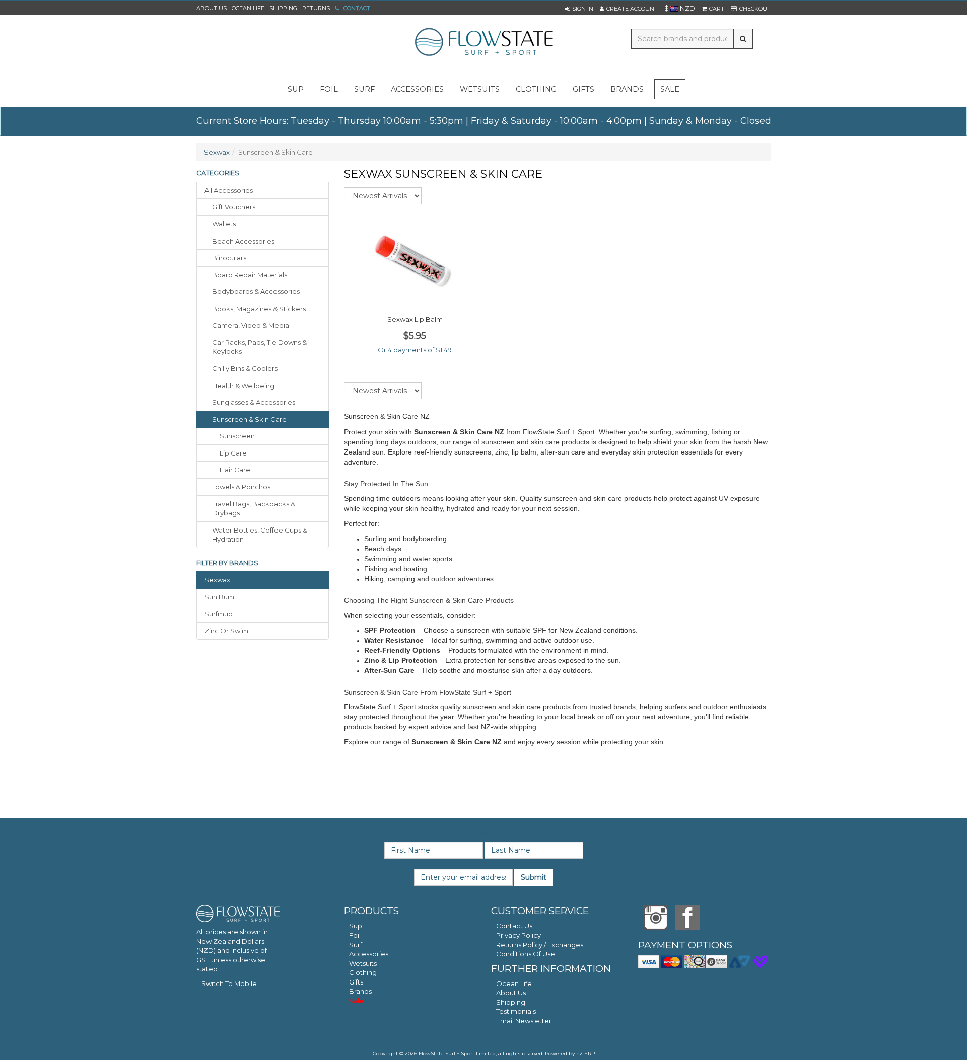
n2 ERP (585, 1053)
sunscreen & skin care (249, 419)
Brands (627, 89)
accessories (417, 89)
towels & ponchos (241, 487)
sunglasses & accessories (253, 402)
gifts (583, 89)
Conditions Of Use (525, 954)
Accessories (368, 954)
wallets (224, 224)
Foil (355, 935)
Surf (355, 945)
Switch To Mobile (229, 983)
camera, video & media (250, 325)
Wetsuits (363, 963)
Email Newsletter (523, 1021)
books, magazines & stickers (259, 309)
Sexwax (217, 152)
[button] (579, 9)
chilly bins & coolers (245, 368)
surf (364, 89)
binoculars (229, 258)
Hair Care (235, 470)
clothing (536, 89)
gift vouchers (233, 207)
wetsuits (480, 89)
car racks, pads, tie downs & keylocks (259, 347)
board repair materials (249, 275)
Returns (316, 8)
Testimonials (516, 1011)
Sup (355, 926)
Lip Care (233, 453)
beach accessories (243, 241)
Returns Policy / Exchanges (539, 945)
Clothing (363, 972)
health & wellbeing (243, 386)
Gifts (356, 982)
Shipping (283, 8)
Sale (669, 89)
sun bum (219, 597)
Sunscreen (237, 436)
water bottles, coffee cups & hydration (259, 535)
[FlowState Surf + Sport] (483, 43)
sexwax (217, 580)
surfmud (218, 614)
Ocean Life (248, 8)
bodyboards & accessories (256, 291)
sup (296, 89)
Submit (533, 877)
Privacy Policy (518, 935)
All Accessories (228, 190)
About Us (211, 8)
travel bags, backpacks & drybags (253, 508)
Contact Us (514, 926)
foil (329, 89)
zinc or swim (226, 631)
